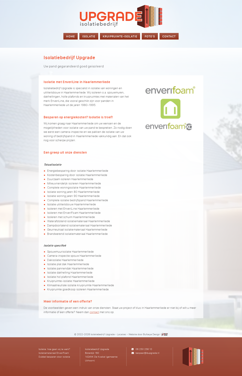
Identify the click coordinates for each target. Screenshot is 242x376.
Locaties (121, 334)
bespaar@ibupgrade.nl (147, 352)
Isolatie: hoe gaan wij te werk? (54, 349)
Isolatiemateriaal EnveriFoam (54, 352)
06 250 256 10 (144, 349)
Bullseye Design (151, 334)
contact (94, 312)
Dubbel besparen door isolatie (54, 356)
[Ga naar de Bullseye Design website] (164, 334)
